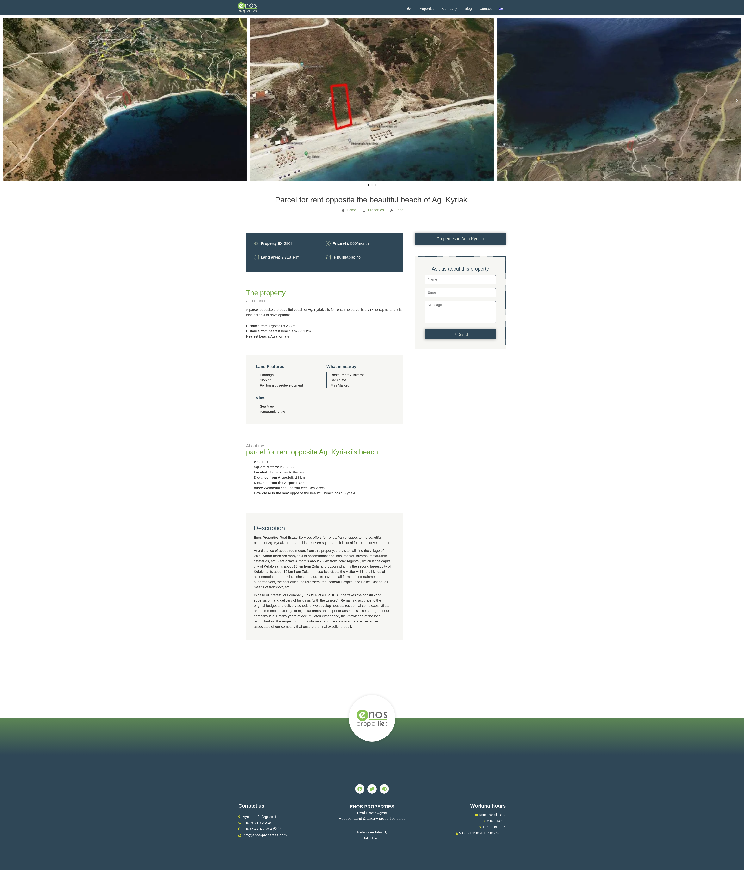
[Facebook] (359, 789)
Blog (468, 9)
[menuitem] (501, 8)
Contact (486, 9)
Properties (426, 9)
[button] (7, 100)
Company (449, 9)
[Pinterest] (384, 789)
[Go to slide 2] (372, 185)
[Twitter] (372, 789)
